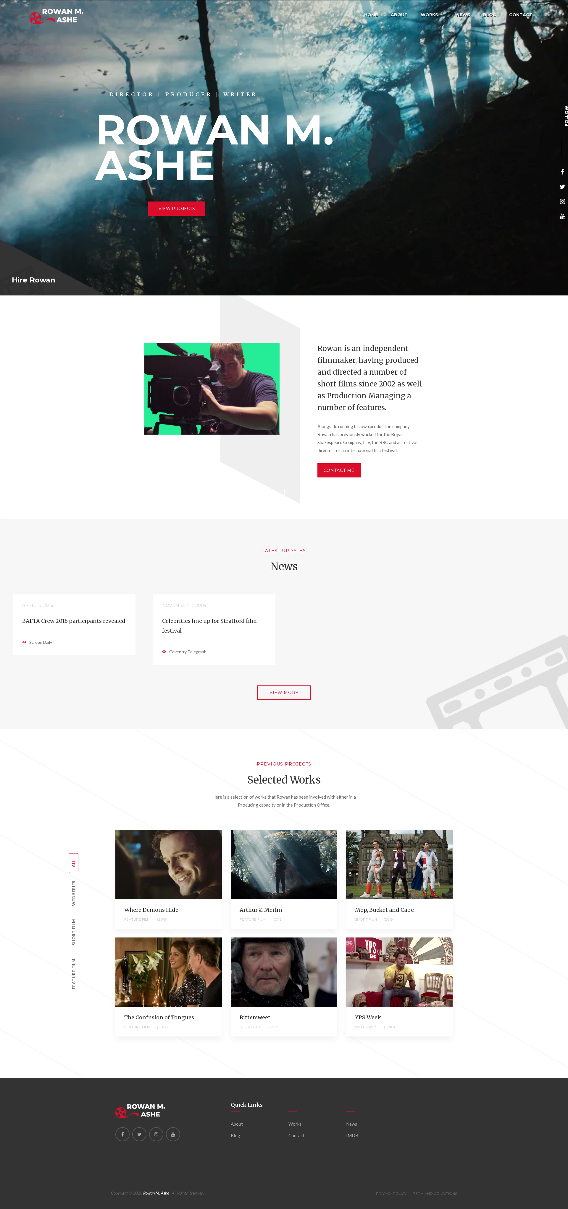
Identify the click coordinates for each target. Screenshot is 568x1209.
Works (429, 14)
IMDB (352, 1135)
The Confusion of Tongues (159, 1017)
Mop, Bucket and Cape (384, 909)
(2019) (162, 919)
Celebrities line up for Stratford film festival (209, 626)
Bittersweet (255, 1017)
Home (371, 14)
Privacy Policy (391, 1193)
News (463, 14)
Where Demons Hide (151, 909)
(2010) (389, 1027)
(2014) (162, 1027)
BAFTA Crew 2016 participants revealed (73, 621)
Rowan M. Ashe (156, 1192)
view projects (177, 208)
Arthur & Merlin (261, 909)
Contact (520, 14)
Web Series (73, 893)
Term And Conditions (435, 1193)
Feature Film (73, 974)
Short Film (73, 932)
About (399, 14)
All (73, 863)
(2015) (277, 919)
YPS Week (368, 1017)
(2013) (273, 1027)
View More (284, 692)
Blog (489, 14)
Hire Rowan (33, 280)
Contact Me (339, 470)
